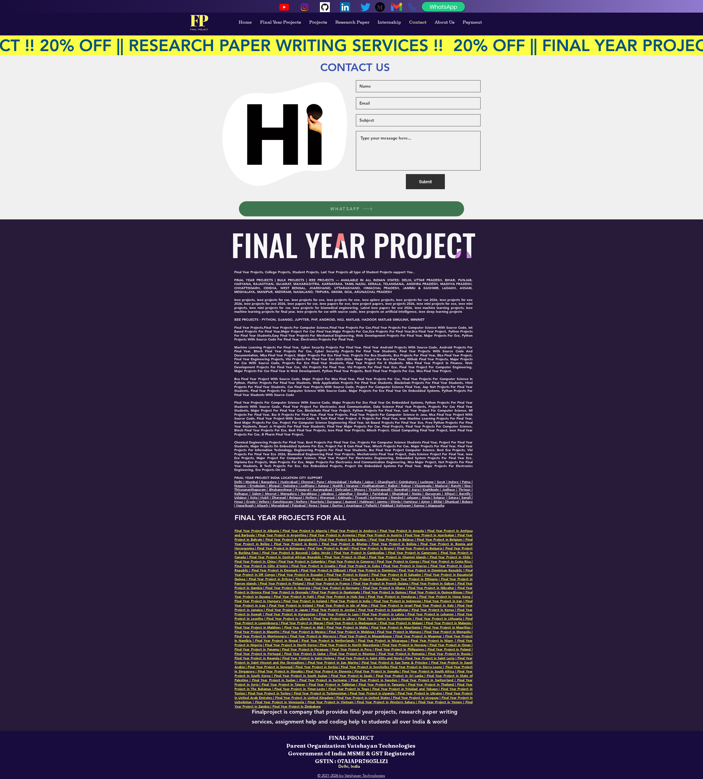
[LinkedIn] (345, 7)
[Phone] (411, 6)
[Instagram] (304, 7)
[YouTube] (284, 7)
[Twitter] (365, 7)
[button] (340, 180)
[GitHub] (325, 7)
